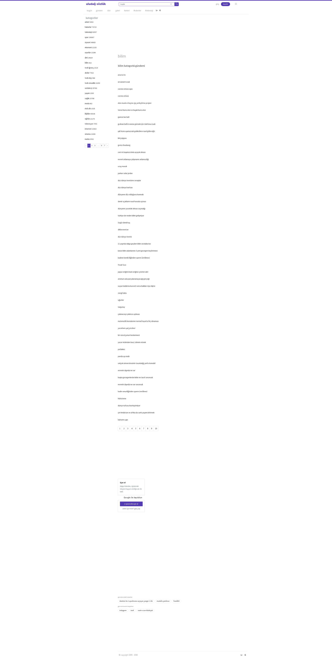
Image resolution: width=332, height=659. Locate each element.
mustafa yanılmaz (163, 601)
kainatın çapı (123, 419)
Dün (108, 10)
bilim (87, 62)
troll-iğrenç (89, 68)
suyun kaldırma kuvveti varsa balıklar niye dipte (136, 286)
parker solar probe (125, 173)
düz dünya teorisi (125, 236)
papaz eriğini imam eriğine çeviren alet (133, 272)
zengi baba (122, 293)
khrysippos (122, 138)
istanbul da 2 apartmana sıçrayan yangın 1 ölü (136, 601)
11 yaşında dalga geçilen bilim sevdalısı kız (134, 243)
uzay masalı (122, 166)
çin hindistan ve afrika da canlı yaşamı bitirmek (136, 412)
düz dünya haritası (125, 187)
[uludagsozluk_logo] (96, 4)
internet (88, 129)
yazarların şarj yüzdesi (126, 328)
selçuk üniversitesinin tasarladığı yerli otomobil (136, 363)
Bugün (89, 10)
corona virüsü (123, 96)
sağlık (87, 98)
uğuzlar (121, 300)
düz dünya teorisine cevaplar (129, 180)
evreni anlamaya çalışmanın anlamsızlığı (133, 159)
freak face (122, 265)
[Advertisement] (182, 32)
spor (87, 37)
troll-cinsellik (90, 83)
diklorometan (123, 229)
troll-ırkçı (88, 78)
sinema (88, 134)
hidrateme (122, 398)
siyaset (88, 42)
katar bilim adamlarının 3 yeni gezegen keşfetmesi (138, 250)
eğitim (87, 118)
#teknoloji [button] (149, 10)
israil (132, 610)
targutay (121, 307)
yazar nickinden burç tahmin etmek (132, 342)
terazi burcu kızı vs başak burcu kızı (132, 110)
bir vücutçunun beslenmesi (129, 335)
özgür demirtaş (124, 222)
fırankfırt (176, 601)
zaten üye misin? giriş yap (131, 509)
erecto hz (122, 75)
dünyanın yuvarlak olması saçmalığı (131, 208)
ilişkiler (88, 113)
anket (87, 22)
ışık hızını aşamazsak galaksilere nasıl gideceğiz (136, 131)
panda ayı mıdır (124, 356)
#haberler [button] (137, 10)
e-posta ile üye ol (131, 504)
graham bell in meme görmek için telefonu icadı (136, 124)
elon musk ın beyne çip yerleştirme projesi (134, 103)
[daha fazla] (236, 4)
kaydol (225, 4)
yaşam (87, 93)
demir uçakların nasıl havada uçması (132, 201)
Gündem (99, 10)
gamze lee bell (123, 117)
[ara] (177, 4)
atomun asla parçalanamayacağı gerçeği (134, 279)
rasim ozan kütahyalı (145, 610)
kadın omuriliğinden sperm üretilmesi (132, 391)
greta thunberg (124, 145)
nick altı (88, 108)
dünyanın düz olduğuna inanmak (131, 194)
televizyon (89, 124)
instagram (123, 610)
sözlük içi (88, 88)
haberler (88, 27)
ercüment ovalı (124, 82)
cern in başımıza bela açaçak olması (132, 152)
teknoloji (88, 32)
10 (156, 428)
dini (86, 57)
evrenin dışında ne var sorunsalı (130, 384)
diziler (87, 73)
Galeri (118, 10)
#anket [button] (127, 10)
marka (87, 139)
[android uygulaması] (156, 11)
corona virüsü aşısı (125, 89)
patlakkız (121, 349)
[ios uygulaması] (160, 11)
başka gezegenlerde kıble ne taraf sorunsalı (135, 377)
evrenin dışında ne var (126, 370)
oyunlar (88, 52)
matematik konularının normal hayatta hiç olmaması (138, 321)
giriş (217, 4)
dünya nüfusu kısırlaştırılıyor (129, 405)
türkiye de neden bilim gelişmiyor (131, 215)
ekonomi (88, 47)
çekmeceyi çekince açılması (129, 314)
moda (87, 103)
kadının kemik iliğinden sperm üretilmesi (134, 257)
